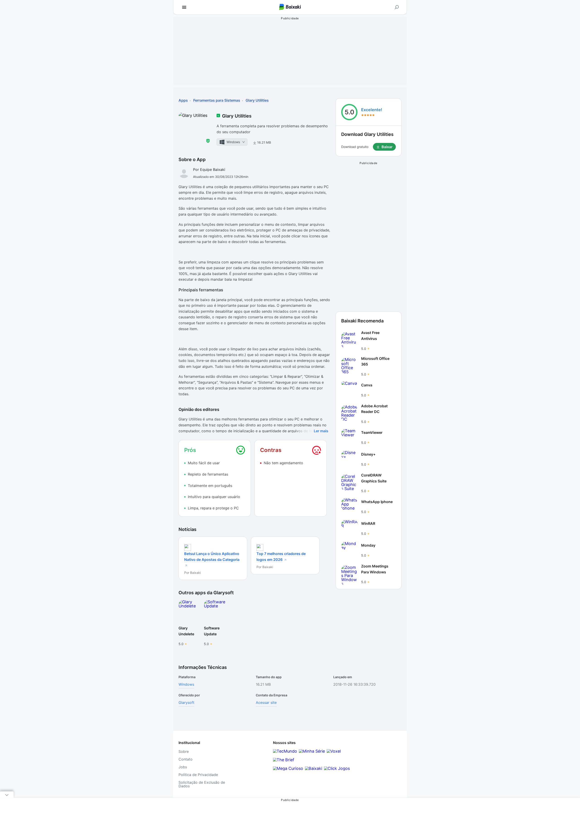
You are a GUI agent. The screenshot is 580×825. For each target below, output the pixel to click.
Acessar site (266, 702)
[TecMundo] (285, 751)
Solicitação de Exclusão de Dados (202, 784)
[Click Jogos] (337, 768)
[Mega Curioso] (288, 768)
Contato (186, 759)
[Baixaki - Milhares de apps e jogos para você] (290, 7)
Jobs (183, 767)
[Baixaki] (313, 768)
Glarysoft (186, 702)
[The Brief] (283, 759)
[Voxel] (334, 751)
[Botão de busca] (396, 7)
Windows (186, 684)
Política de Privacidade (198, 774)
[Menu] (184, 7)
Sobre (184, 751)
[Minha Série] (312, 751)
